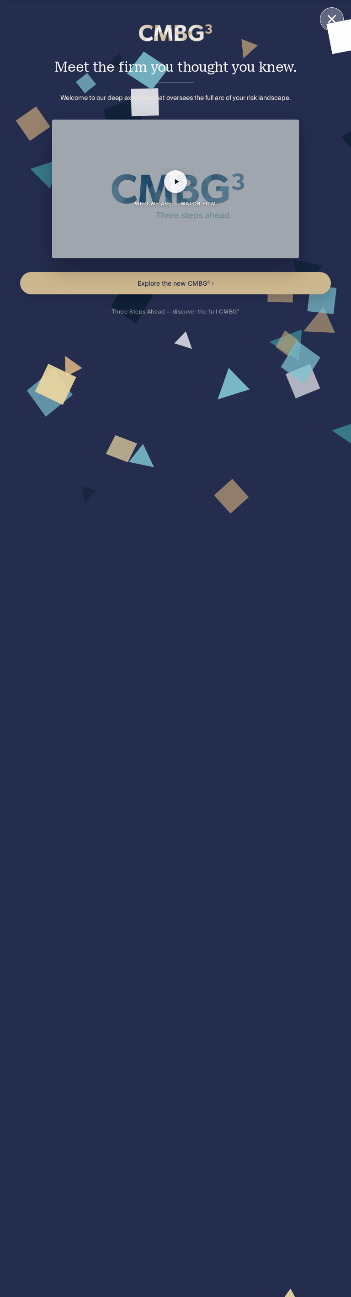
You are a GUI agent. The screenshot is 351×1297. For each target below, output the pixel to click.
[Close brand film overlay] (332, 19)
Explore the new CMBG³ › (176, 283)
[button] (175, 189)
